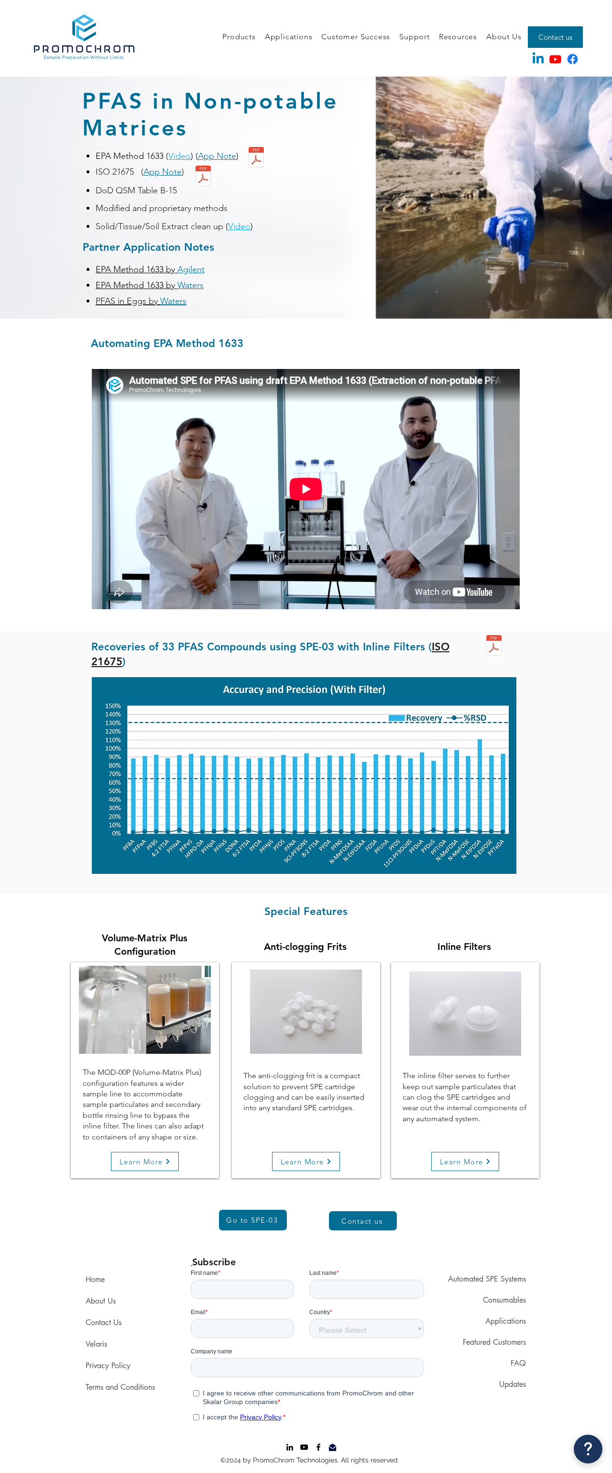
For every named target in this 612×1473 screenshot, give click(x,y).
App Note (217, 156)
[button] (239, 37)
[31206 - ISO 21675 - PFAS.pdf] (203, 177)
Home (95, 1279)
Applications (505, 1321)
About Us (101, 1301)
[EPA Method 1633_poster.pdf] (256, 158)
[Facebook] (572, 59)
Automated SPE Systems (487, 1279)
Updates (512, 1384)
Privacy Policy (108, 1366)
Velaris (96, 1344)
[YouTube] (304, 1447)
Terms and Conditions (120, 1387)
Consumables (504, 1300)
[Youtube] (555, 59)
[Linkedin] (538, 59)
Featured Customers (494, 1342)
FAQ (518, 1363)
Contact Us (103, 1322)
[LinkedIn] (290, 1447)
